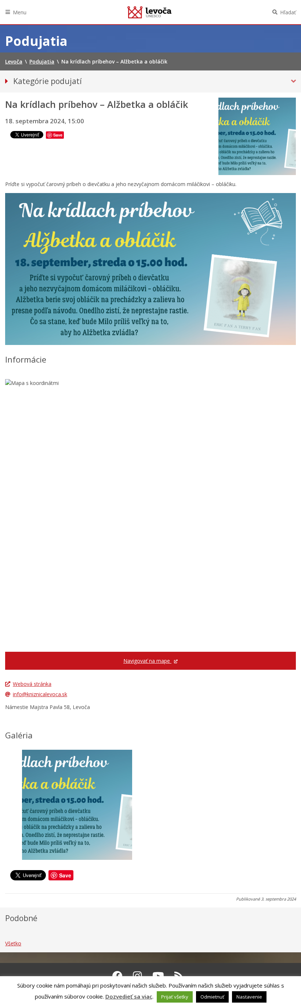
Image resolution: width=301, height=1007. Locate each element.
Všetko (13, 943)
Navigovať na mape (147, 660)
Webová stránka (32, 683)
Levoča (149, 12)
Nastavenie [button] (249, 996)
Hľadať (288, 12)
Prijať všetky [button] (174, 996)
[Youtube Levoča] (158, 976)
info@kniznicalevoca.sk (40, 694)
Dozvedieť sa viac (128, 996)
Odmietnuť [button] (212, 996)
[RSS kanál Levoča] (179, 976)
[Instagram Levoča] (137, 976)
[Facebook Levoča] (117, 976)
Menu (19, 12)
